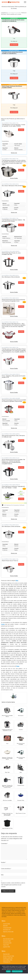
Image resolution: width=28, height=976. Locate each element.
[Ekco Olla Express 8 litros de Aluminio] (9, 285)
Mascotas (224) (6, 954)
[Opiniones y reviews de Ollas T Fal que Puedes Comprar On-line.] (7, 780)
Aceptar (8, 971)
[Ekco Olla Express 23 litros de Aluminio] (9, 534)
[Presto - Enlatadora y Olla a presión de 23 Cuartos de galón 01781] (9, 385)
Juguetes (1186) (6, 946)
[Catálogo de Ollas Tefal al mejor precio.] (7, 767)
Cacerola (21, 729)
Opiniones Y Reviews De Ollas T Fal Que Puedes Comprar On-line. (7, 786)
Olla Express (20, 715)
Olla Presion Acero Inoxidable (21, 744)
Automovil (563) (6, 923)
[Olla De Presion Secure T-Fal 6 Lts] (9, 568)
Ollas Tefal (7, 772)
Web (2, 874)
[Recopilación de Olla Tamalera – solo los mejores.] (20, 780)
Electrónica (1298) (7, 941)
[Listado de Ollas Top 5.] (20, 767)
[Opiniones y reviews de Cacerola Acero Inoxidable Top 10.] (7, 710)
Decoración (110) (6, 929)
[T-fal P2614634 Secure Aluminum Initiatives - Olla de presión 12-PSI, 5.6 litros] (9, 228)
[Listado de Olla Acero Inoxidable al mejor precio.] (7, 795)
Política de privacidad (17, 971)
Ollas (21, 772)
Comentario (4, 843)
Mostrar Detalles (14, 178)
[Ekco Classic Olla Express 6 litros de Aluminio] (9, 193)
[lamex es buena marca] (14, 696)
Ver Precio (21, 129)
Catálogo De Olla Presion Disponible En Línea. (7, 730)
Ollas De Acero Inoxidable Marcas (7, 716)
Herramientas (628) (7, 943)
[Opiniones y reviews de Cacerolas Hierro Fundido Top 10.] (7, 752)
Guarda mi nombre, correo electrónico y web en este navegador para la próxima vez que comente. (13, 884)
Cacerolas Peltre (20, 800)
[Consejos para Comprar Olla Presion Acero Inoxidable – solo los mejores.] (20, 738)
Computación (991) (7, 927)
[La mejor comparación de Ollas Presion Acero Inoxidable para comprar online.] (20, 752)
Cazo (7, 743)
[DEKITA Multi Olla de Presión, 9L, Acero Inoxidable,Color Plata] (9, 262)
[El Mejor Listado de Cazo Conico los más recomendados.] (7, 808)
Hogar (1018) (6, 944)
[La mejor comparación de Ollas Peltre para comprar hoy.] (7, 823)
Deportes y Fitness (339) (8, 931)
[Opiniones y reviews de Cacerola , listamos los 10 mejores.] (20, 724)
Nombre (3, 862)
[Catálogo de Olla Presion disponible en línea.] (7, 724)
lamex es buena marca (8, 702)
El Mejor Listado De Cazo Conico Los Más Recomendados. (7, 814)
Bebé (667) (5, 925)
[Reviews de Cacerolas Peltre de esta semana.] (20, 795)
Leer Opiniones (14, 44)
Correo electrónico (6, 868)
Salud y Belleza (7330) (7, 960)
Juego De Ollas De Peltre (7, 828)
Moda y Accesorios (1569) (8, 956)
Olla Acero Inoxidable (7, 800)
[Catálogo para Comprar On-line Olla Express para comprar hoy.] (20, 710)
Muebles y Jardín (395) (8, 958)
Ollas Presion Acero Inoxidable (21, 758)
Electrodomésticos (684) (8, 939)
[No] (26, 969)
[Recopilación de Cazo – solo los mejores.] (7, 738)
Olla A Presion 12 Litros (21, 813)
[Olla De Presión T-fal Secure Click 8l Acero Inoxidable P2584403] (14, 102)
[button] (25, 2)
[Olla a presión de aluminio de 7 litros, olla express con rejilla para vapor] (9, 445)
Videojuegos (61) (6, 962)
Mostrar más (14, 152)
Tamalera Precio (20, 785)
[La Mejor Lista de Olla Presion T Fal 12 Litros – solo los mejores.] (20, 808)
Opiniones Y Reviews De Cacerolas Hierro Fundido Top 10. (7, 758)
